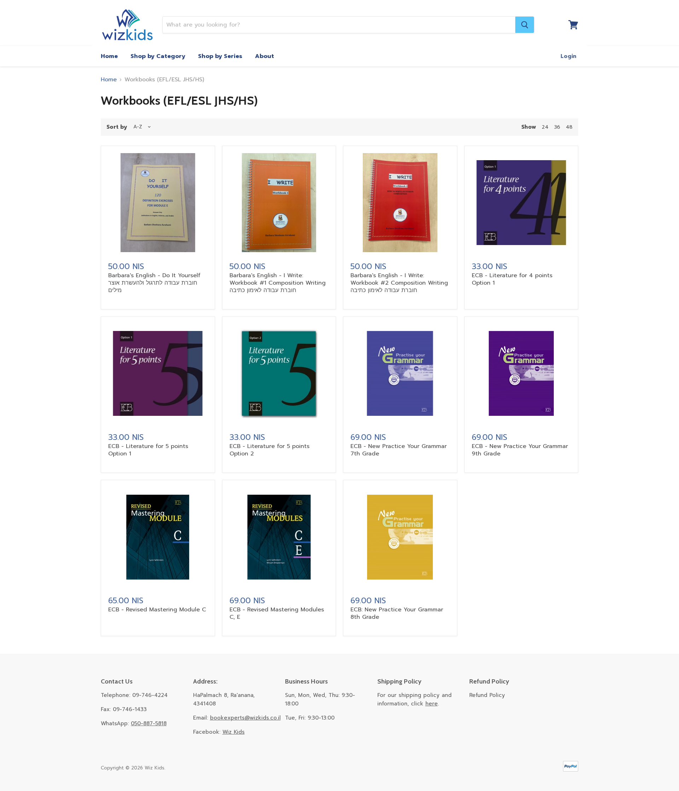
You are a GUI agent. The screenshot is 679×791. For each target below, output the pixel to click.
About (264, 56)
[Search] (524, 25)
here (431, 704)
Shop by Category (157, 56)
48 (569, 127)
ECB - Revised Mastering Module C (157, 609)
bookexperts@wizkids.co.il (245, 718)
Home (109, 56)
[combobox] (339, 25)
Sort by (116, 127)
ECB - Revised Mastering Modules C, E (277, 613)
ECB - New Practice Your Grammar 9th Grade (520, 450)
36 (557, 127)
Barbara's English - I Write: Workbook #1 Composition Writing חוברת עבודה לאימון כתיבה (278, 283)
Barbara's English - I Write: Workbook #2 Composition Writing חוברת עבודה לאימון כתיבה (399, 283)
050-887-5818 (149, 723)
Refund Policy (487, 695)
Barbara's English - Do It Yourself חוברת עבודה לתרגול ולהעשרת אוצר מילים (154, 283)
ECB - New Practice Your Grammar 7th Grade (398, 450)
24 (545, 127)
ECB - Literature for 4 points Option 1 (512, 279)
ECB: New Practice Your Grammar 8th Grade (396, 613)
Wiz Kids (233, 732)
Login (568, 56)
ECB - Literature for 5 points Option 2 (269, 450)
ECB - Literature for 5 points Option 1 (148, 450)
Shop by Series (220, 56)
